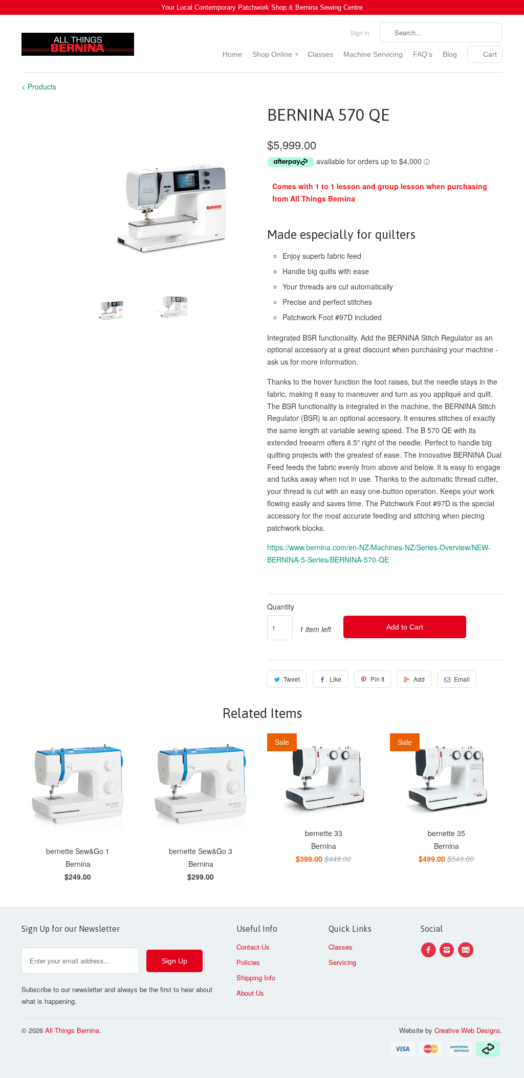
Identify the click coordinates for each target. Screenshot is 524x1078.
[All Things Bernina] (77, 42)
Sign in (359, 33)
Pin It (377, 679)
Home (232, 54)
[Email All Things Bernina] (467, 950)
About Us (250, 993)
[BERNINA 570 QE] (139, 191)
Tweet (291, 679)
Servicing (342, 962)
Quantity (280, 606)
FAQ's (422, 54)
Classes (320, 54)
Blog (450, 54)
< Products (38, 86)
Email (462, 679)
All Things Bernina (72, 1030)
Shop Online (274, 54)
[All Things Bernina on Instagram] (448, 950)
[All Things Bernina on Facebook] (430, 950)
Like (335, 679)
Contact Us (253, 947)
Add (419, 679)
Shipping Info (255, 977)
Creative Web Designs (467, 1030)
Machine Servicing (373, 54)
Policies (248, 962)
